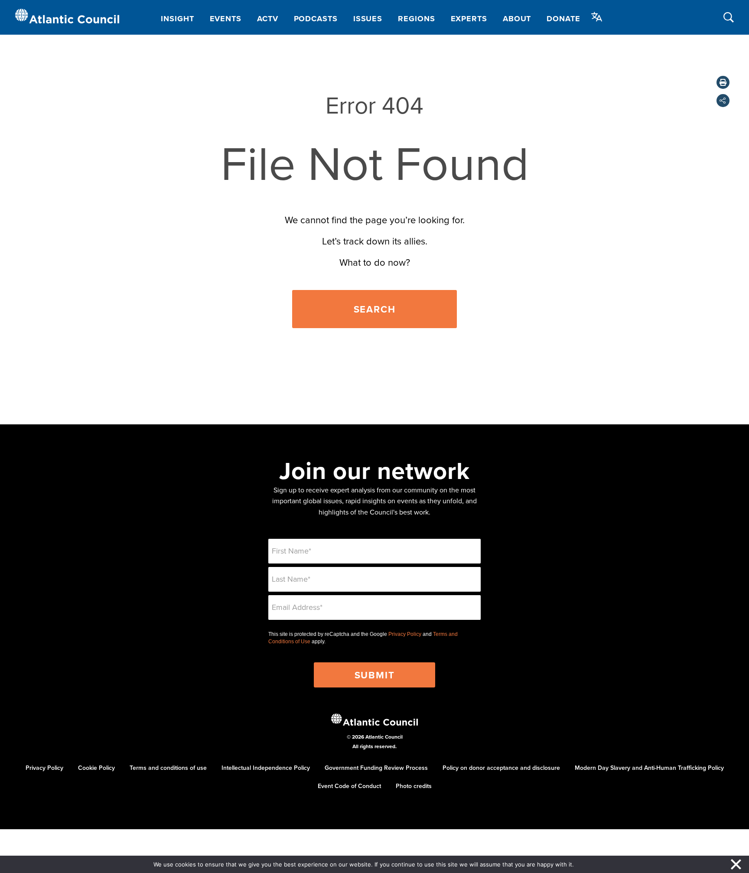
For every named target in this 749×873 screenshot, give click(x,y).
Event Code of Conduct (349, 786)
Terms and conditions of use (168, 767)
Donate (563, 18)
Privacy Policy (404, 634)
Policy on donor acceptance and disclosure (501, 767)
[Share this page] (722, 100)
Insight (177, 18)
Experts (469, 18)
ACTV (267, 18)
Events (225, 18)
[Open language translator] (597, 17)
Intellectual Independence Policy (265, 767)
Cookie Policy (96, 767)
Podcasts (316, 18)
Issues (367, 18)
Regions (416, 18)
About (517, 18)
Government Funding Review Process (376, 767)
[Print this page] (722, 82)
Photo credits (414, 786)
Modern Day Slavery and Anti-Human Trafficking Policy (649, 767)
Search (375, 309)
